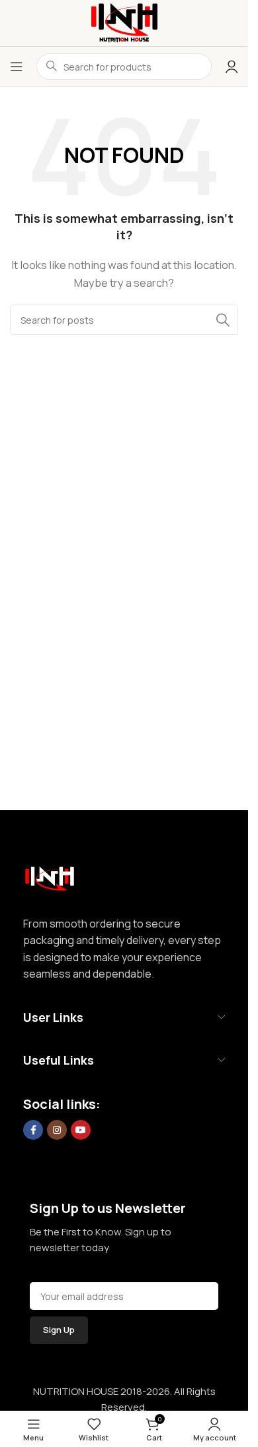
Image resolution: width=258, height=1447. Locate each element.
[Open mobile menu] (16, 66)
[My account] (231, 66)
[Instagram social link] (57, 1130)
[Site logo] (124, 22)
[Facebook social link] (33, 1130)
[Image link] (49, 875)
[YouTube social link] (81, 1130)
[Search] (223, 320)
